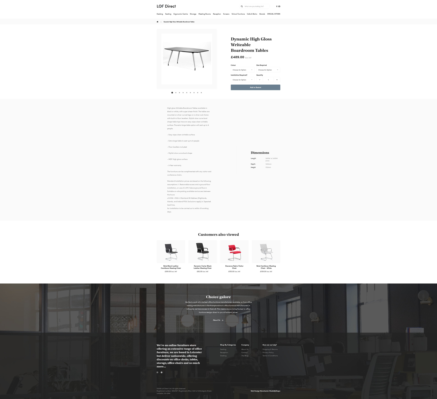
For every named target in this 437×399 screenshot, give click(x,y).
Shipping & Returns (270, 349)
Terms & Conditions (270, 355)
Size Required (261, 65)
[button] (172, 92)
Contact (244, 352)
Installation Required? (239, 75)
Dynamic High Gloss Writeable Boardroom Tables (179, 22)
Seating (223, 349)
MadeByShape (274, 391)
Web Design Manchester (260, 391)
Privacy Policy (268, 352)
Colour (233, 65)
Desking (223, 355)
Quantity (259, 75)
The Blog (244, 355)
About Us (244, 349)
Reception (224, 352)
